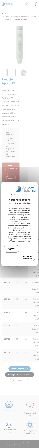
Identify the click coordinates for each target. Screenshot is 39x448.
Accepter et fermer (11, 249)
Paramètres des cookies (27, 257)
